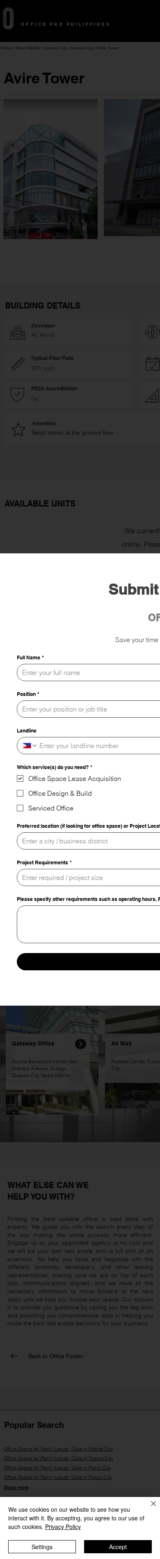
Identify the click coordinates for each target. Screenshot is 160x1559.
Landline (27, 731)
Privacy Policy (63, 1526)
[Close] (148, 1508)
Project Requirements (44, 862)
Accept (118, 1547)
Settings (42, 1547)
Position (28, 694)
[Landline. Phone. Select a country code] (30, 745)
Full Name (30, 657)
